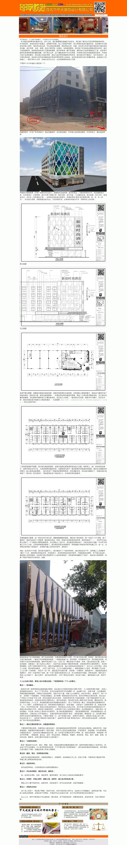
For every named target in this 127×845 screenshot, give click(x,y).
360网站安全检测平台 (71, 844)
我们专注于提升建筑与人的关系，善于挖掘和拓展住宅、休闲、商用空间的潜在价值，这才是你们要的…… (31, 816)
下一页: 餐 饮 (63, 804)
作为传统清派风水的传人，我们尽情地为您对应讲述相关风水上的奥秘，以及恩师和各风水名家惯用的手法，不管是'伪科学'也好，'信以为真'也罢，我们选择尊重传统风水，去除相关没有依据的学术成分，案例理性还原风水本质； (76, 814)
